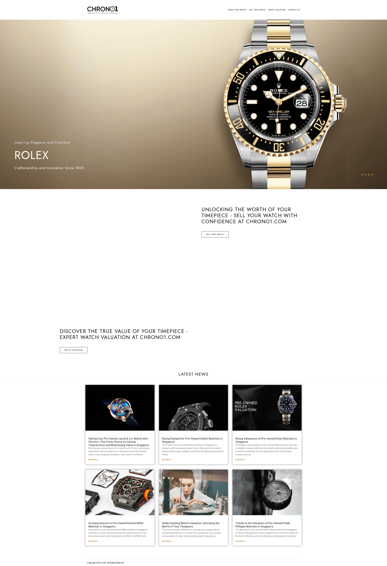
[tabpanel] (193, 104)
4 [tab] (371, 174)
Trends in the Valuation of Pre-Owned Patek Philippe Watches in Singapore (262, 525)
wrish (103, 562)
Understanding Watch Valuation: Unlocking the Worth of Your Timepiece (191, 525)
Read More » (93, 460)
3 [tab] (368, 174)
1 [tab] (362, 174)
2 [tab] (365, 174)
